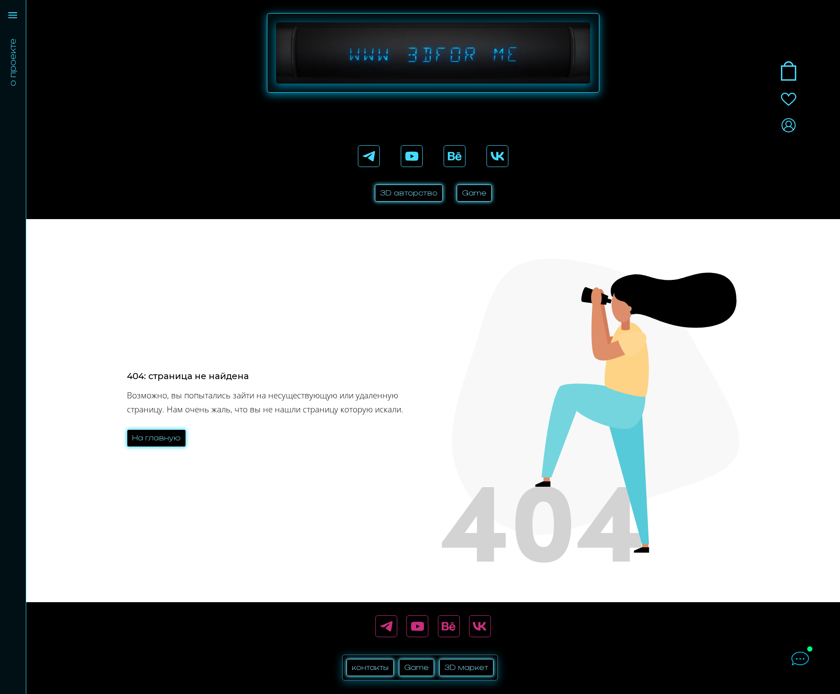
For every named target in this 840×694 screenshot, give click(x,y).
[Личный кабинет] (788, 125)
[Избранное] (788, 99)
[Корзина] (788, 71)
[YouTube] (412, 156)
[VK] (497, 156)
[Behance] (455, 156)
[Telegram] (369, 156)
